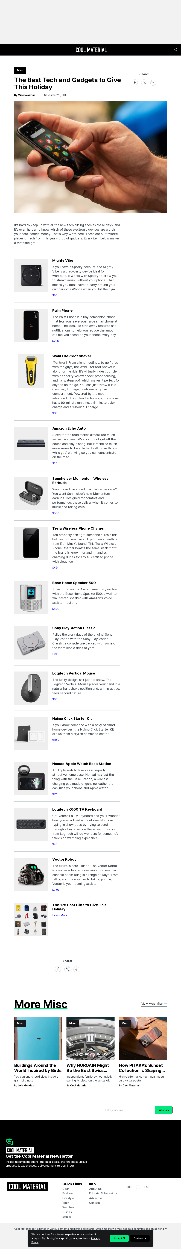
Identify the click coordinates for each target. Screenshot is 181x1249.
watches (68, 1207)
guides (67, 1212)
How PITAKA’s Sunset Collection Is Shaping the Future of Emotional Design (142, 1073)
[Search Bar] (176, 50)
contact (94, 1202)
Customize (140, 1238)
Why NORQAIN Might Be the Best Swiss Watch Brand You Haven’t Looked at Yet (89, 1073)
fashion (67, 1193)
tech (65, 1202)
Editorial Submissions (103, 1193)
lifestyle (68, 1198)
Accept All (119, 1238)
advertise (96, 1198)
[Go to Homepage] (91, 50)
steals (66, 1216)
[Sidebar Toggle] (5, 50)
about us (95, 1189)
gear (65, 1189)
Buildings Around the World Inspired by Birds (38, 1068)
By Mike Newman (25, 94)
